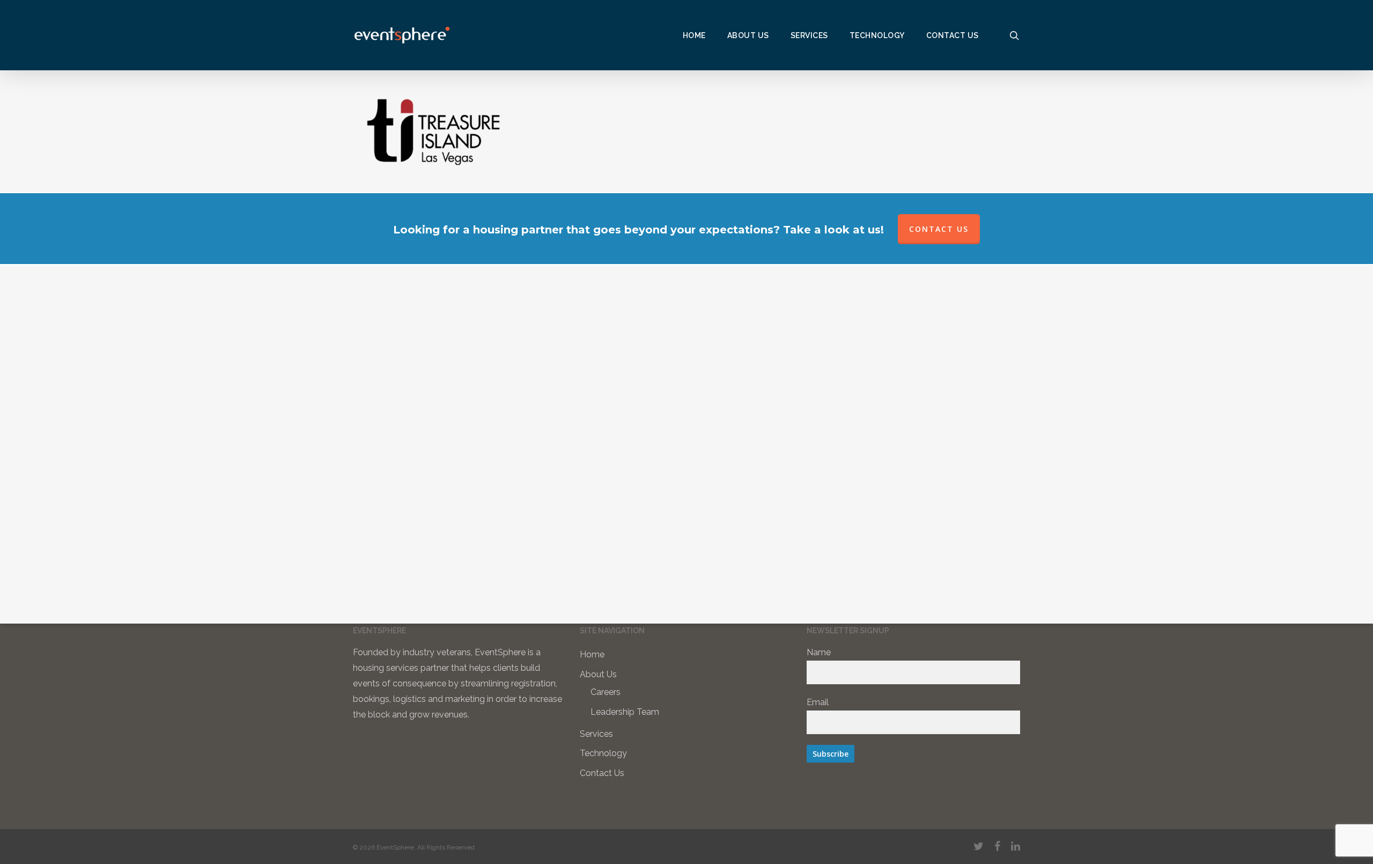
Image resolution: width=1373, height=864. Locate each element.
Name (819, 652)
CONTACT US (939, 229)
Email (818, 702)
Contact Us (602, 773)
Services (596, 734)
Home (592, 654)
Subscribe (830, 754)
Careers (605, 692)
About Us (598, 674)
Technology (603, 753)
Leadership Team (624, 712)
